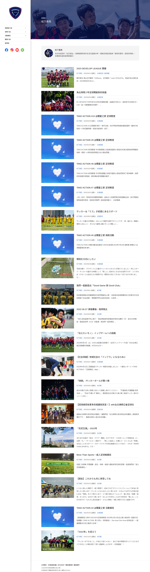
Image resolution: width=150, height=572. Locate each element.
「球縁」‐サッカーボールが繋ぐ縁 (93, 381)
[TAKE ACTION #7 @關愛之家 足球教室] (57, 196)
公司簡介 (44, 565)
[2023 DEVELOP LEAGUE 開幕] (57, 77)
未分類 (99, 290)
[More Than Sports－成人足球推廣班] (57, 463)
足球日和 (100, 409)
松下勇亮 (79, 73)
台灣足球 (100, 73)
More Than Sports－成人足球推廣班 (94, 455)
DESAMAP (61, 565)
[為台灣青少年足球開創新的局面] (57, 101)
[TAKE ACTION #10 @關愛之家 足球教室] (57, 125)
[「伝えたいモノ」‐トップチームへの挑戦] (57, 342)
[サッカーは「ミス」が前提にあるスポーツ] (57, 220)
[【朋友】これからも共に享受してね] (57, 487)
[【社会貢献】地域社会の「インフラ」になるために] (57, 366)
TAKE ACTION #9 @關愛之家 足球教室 (95, 140)
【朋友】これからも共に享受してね (94, 478)
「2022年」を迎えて (86, 532)
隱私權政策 (69, 565)
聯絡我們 (76, 565)
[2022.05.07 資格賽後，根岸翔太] (57, 318)
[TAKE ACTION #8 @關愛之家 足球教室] (57, 172)
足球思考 (100, 216)
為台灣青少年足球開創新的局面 (92, 92)
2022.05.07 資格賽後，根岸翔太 (92, 309)
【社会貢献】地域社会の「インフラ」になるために (101, 357)
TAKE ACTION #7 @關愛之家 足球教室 (95, 187)
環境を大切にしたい (86, 259)
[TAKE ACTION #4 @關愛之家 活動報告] (57, 517)
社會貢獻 (106, 73)
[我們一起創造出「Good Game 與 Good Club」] (57, 294)
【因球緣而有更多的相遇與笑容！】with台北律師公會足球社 (105, 404)
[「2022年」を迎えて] (57, 540)
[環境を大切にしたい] (57, 268)
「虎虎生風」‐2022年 (87, 428)
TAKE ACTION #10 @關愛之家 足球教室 (96, 116)
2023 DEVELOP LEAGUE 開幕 (91, 68)
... (94, 81)
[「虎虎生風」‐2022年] (57, 437)
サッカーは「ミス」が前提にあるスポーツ (97, 211)
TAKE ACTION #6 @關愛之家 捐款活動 (95, 235)
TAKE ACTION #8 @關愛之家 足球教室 (95, 164)
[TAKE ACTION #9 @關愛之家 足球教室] (57, 149)
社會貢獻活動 (52, 565)
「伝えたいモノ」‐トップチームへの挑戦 (96, 333)
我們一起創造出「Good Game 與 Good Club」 (99, 285)
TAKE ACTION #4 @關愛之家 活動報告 (95, 508)
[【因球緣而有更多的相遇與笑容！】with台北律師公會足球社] (57, 413)
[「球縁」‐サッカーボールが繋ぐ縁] (57, 389)
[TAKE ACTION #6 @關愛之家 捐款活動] (57, 244)
